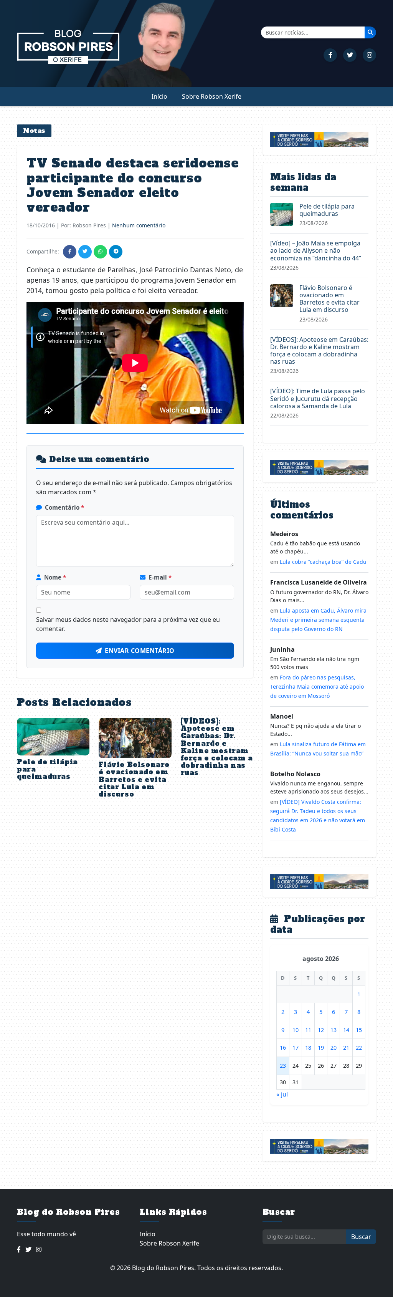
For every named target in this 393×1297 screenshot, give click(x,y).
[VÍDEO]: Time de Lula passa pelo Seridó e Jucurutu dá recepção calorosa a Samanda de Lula (317, 398)
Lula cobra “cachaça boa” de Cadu (323, 561)
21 (346, 1047)
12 (321, 1030)
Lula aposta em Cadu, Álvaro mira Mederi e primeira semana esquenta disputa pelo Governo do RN (318, 620)
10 (295, 1030)
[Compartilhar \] (69, 251)
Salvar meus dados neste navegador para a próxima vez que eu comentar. (128, 624)
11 (308, 1030)
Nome (55, 577)
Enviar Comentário (140, 650)
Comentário (64, 507)
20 (333, 1047)
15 (359, 1030)
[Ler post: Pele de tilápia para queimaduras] (281, 213)
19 (321, 1047)
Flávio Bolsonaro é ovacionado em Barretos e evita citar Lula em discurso (134, 779)
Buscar (361, 1236)
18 (308, 1047)
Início (159, 96)
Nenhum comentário (138, 225)
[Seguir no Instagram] (369, 55)
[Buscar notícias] (370, 32)
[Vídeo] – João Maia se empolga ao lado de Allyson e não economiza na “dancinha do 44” (315, 250)
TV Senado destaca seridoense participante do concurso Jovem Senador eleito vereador (132, 185)
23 (283, 1065)
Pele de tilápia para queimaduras (327, 210)
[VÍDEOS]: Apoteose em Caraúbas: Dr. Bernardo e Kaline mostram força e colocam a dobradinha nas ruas (217, 747)
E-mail (160, 577)
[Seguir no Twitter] (350, 55)
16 (283, 1047)
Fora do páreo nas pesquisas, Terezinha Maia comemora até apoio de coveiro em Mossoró (317, 686)
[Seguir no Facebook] (330, 55)
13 (333, 1030)
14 (346, 1030)
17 (295, 1047)
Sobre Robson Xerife (211, 96)
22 (359, 1047)
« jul (282, 1094)
